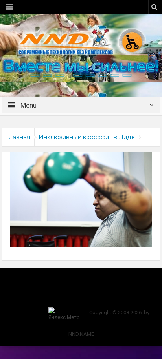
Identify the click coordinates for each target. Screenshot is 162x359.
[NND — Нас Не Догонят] (81, 41)
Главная (18, 137)
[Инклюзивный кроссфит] (81, 199)
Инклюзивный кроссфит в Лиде (87, 137)
